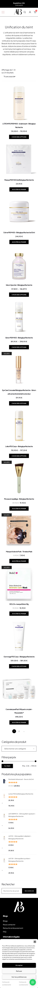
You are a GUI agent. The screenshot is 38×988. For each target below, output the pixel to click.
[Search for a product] (24, 12)
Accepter (19, 965)
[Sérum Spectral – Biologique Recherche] (19, 264)
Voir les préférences (19, 977)
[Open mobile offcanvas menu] (3, 12)
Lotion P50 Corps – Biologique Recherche (19, 446)
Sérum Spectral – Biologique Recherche (19, 285)
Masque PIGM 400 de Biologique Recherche (19, 180)
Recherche (29, 891)
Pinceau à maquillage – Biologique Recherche (19, 499)
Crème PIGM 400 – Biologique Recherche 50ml (19, 232)
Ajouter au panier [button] (19, 189)
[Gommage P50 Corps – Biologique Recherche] (19, 635)
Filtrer (7, 766)
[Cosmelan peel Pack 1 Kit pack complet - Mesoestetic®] (19, 688)
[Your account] (30, 12)
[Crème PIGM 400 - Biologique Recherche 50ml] (19, 211)
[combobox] (19, 749)
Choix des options (19, 137)
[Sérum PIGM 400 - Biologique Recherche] (19, 317)
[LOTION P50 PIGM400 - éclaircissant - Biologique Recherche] (19, 103)
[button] (35, 942)
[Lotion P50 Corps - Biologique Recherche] (19, 425)
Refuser (19, 971)
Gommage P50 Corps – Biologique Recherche (19, 657)
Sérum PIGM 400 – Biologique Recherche (19, 338)
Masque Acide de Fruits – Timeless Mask (19, 551)
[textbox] (19, 748)
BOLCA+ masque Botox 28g (19, 604)
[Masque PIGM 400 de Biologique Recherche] (19, 159)
